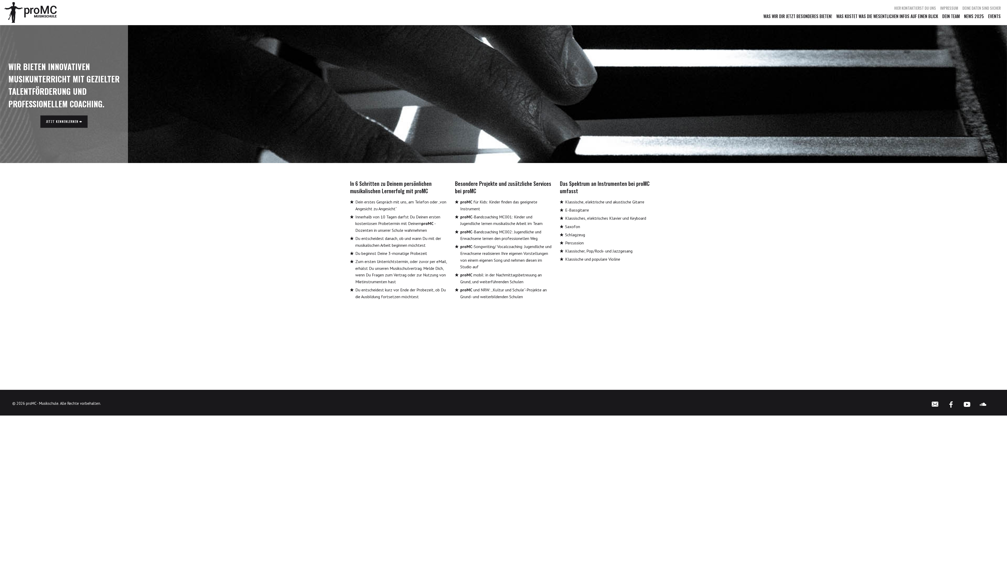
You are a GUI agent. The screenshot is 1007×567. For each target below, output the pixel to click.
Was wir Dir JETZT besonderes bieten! (797, 16)
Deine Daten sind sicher (981, 8)
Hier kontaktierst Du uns (915, 8)
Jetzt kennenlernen (62, 121)
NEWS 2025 (974, 16)
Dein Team (951, 16)
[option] (503, 94)
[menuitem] (915, 8)
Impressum (949, 8)
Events (994, 16)
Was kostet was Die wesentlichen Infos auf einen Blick (887, 16)
